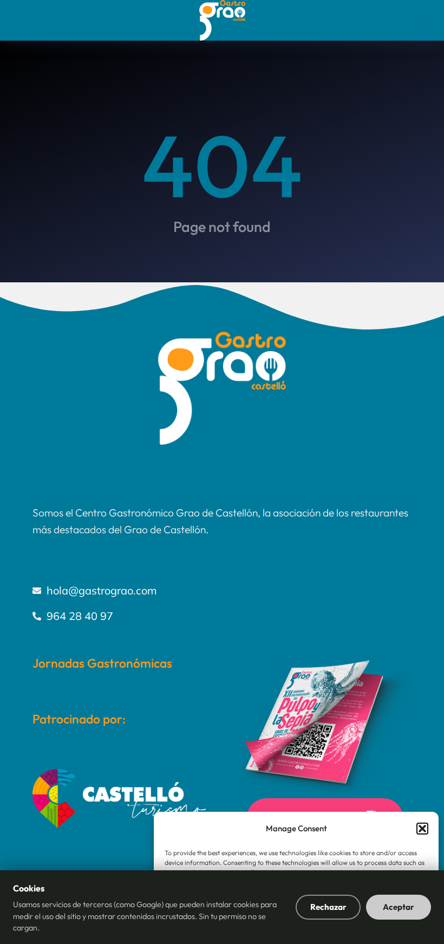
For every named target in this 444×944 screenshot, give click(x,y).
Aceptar (398, 907)
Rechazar (328, 907)
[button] (422, 828)
